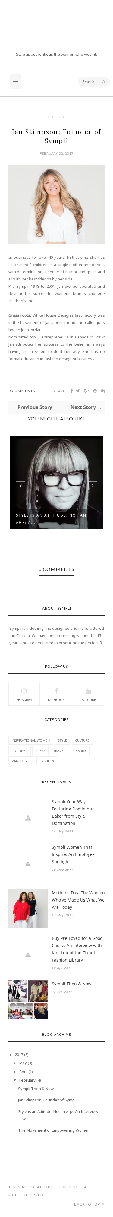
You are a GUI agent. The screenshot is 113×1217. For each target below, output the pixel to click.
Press (40, 750)
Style (62, 740)
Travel (59, 750)
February (27, 1080)
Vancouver (22, 761)
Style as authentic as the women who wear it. (56, 54)
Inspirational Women (31, 740)
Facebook (56, 700)
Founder (19, 750)
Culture (56, 117)
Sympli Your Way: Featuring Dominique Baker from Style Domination (73, 812)
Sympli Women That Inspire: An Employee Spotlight (73, 854)
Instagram (24, 700)
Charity (79, 750)
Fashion (47, 761)
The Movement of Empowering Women (54, 1130)
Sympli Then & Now (71, 984)
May (23, 1063)
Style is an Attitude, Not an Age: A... (51, 519)
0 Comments (21, 390)
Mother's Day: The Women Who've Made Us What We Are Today (78, 900)
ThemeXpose (68, 1187)
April (23, 1071)
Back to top (87, 1204)
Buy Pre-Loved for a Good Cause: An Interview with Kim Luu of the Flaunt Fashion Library (77, 949)
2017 (19, 1054)
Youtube (88, 700)
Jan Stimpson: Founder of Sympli (47, 1100)
